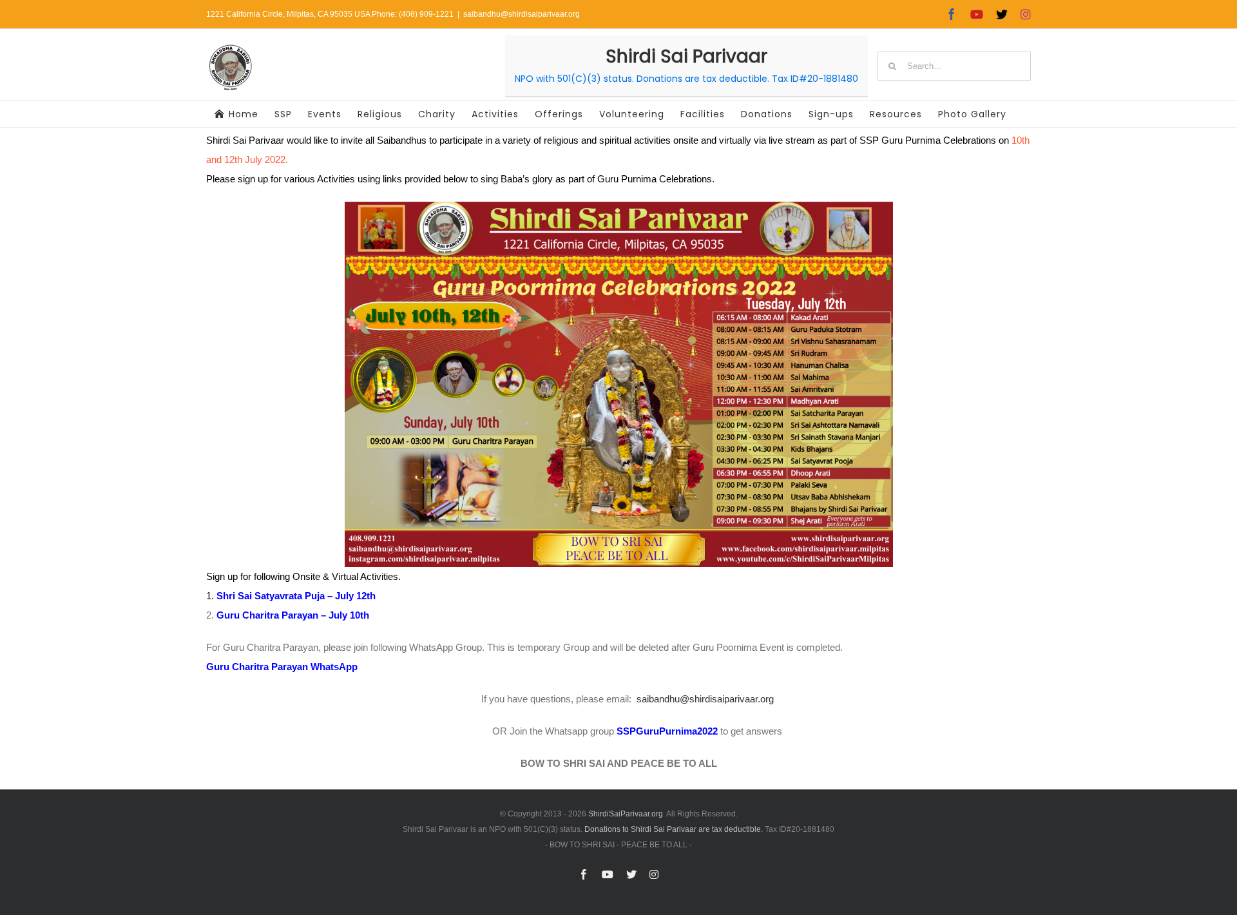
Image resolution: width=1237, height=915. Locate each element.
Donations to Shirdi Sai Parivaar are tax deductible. (673, 829)
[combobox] (954, 66)
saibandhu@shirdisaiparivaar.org (521, 14)
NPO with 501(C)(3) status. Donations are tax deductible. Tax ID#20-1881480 (686, 78)
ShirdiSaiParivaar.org (625, 813)
